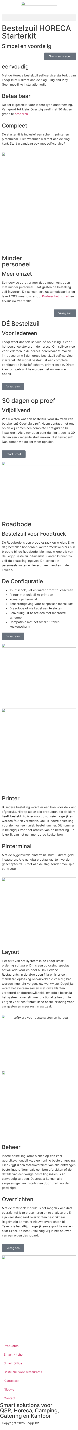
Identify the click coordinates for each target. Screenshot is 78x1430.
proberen (21, 114)
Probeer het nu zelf (55, 296)
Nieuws (9, 1389)
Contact (9, 1398)
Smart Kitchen (14, 1354)
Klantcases (11, 1381)
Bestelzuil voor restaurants (23, 1372)
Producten (11, 1346)
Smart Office (13, 1363)
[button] (39, 17)
